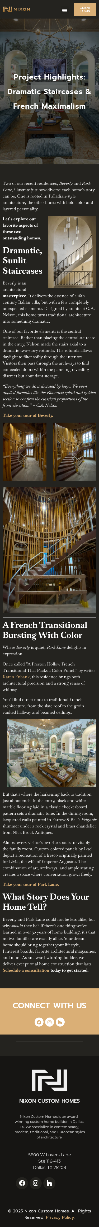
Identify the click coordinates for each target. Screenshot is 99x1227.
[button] (65, 10)
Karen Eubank (16, 677)
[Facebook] (39, 1022)
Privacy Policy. (60, 1217)
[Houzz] (60, 1022)
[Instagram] (49, 1022)
